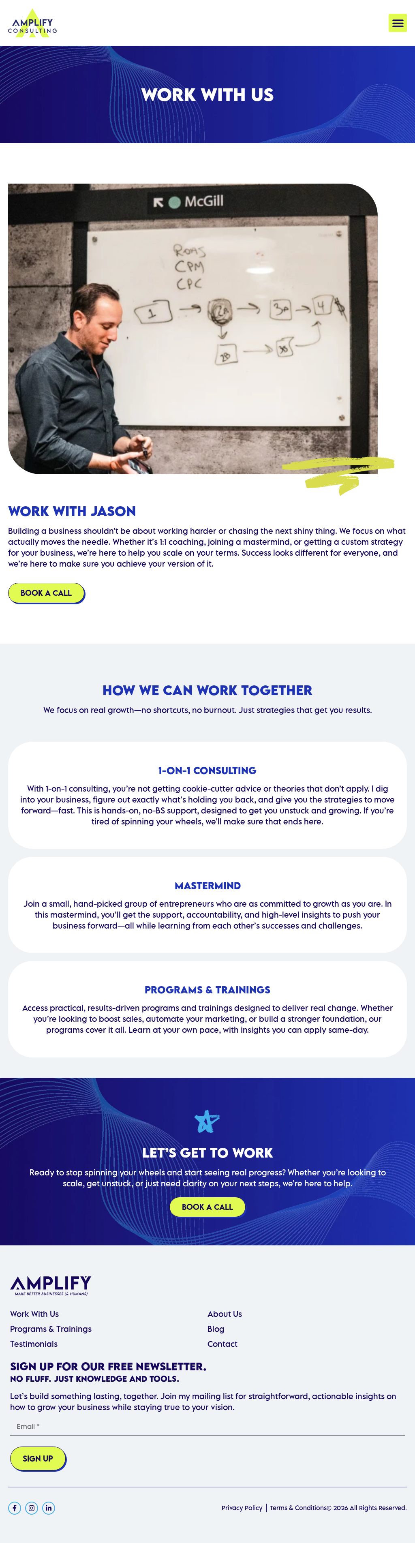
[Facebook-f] (14, 1508)
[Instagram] (31, 1508)
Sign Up (38, 1458)
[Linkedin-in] (48, 1508)
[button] (398, 23)
